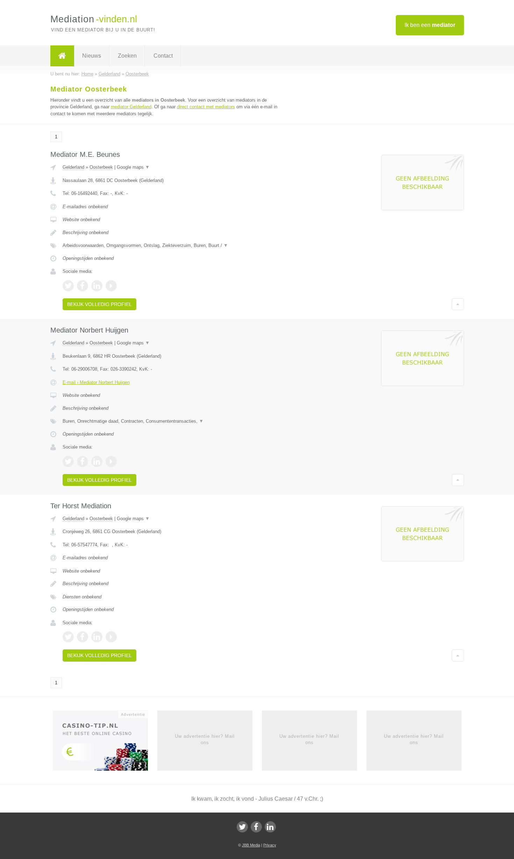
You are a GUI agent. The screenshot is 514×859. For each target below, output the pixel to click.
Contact (163, 56)
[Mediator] (62, 55)
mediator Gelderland (131, 106)
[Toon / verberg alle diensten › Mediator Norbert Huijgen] (170, 421)
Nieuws (91, 56)
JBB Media (251, 845)
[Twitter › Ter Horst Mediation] (68, 636)
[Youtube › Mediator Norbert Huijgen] (111, 461)
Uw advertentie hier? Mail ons (205, 739)
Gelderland (73, 167)
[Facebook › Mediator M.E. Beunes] (82, 285)
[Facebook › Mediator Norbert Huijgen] (82, 461)
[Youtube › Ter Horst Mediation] (111, 636)
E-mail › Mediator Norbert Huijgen (96, 382)
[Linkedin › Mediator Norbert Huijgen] (96, 461)
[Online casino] (105, 742)
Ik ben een (430, 25)
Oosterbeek (101, 167)
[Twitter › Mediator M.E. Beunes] (68, 285)
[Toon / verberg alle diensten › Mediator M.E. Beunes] (170, 245)
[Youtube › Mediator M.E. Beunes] (111, 285)
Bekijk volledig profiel (99, 304)
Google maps (133, 167)
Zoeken (127, 56)
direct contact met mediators (206, 106)
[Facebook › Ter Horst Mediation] (82, 636)
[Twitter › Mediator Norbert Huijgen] (68, 461)
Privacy (269, 845)
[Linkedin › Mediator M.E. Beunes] (96, 285)
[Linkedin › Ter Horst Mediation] (96, 636)
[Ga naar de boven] (458, 304)
